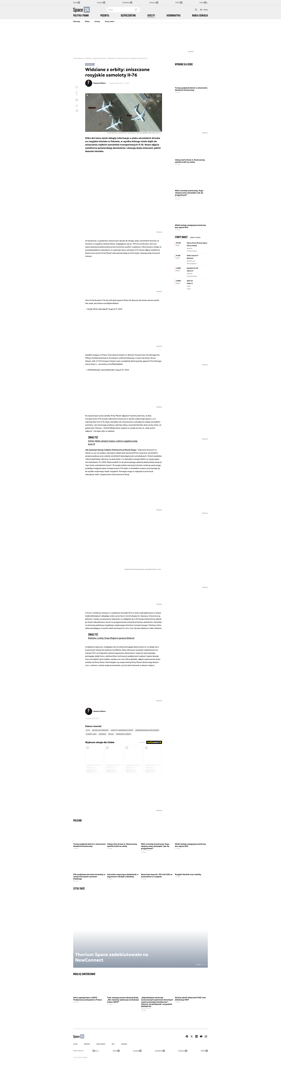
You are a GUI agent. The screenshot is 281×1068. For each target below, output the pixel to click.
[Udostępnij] (76, 111)
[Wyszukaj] (136, 9)
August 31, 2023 (115, 309)
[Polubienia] (76, 87)
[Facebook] (187, 1036)
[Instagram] (206, 1036)
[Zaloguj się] (196, 9)
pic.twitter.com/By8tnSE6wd (106, 303)
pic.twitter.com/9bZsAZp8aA (111, 364)
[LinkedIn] (196, 1036)
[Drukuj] (76, 100)
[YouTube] (201, 1036)
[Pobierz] (76, 105)
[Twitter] (192, 1036)
